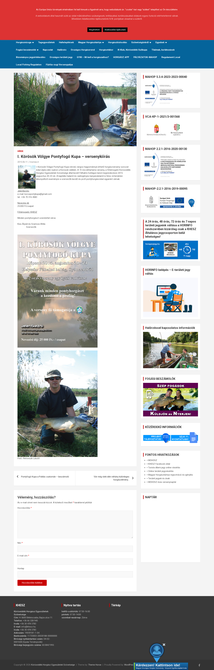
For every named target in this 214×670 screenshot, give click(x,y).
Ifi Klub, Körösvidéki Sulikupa (132, 50)
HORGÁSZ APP (121, 57)
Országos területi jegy (61, 57)
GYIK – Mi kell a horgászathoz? (93, 57)
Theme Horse (94, 664)
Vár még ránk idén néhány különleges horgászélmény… (111, 478)
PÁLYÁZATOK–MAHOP (145, 57)
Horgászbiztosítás (117, 42)
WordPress (129, 664)
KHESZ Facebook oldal (159, 464)
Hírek (20, 151)
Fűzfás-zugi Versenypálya (59, 64)
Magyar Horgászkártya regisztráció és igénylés (170, 474)
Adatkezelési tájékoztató (115, 30)
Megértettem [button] (94, 30)
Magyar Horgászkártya (89, 42)
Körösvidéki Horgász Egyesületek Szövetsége (53, 664)
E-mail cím (23, 555)
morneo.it (34, 162)
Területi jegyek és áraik (159, 478)
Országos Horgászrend (83, 50)
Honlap (20, 568)
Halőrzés (61, 50)
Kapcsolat (48, 50)
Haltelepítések (66, 42)
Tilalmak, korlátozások (163, 50)
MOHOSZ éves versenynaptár (162, 482)
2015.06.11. (22, 162)
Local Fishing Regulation (28, 64)
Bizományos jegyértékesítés (30, 57)
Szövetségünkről (140, 42)
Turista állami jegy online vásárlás (164, 467)
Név (20, 543)
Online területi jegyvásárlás (161, 471)
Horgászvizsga (23, 42)
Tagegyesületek (46, 42)
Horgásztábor (106, 50)
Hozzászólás (24, 508)
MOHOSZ (152, 460)
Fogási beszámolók (26, 50)
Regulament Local (170, 57)
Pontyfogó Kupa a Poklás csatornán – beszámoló (45, 476)
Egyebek (159, 42)
